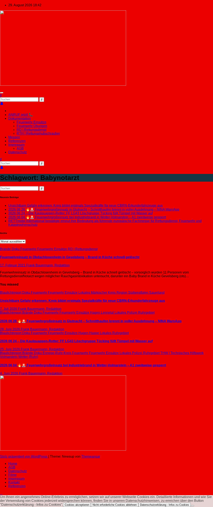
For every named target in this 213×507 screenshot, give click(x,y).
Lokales (84, 292)
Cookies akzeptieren (77, 504)
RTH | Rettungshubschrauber (38, 133)
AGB (20, 148)
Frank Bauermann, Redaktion (48, 265)
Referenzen (17, 141)
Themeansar (90, 456)
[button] (1, 95)
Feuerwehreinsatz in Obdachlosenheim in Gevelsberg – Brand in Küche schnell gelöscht (69, 257)
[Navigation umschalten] (1, 92)
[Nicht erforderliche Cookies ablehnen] (192, 505)
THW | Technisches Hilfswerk (182, 353)
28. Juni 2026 (10, 329)
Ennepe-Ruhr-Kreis (57, 353)
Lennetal (108, 312)
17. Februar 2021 (13, 265)
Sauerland (157, 292)
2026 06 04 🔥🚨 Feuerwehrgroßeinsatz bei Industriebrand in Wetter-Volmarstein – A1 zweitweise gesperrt (87, 217)
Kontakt (14, 482)
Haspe (94, 333)
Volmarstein (9, 356)
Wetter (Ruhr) (28, 356)
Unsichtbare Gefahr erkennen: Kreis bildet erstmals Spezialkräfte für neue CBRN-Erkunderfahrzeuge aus (85, 205)
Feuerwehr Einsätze (31, 122)
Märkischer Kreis (103, 292)
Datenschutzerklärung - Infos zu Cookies (164, 504)
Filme (12, 475)
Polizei (132, 312)
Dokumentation (19, 118)
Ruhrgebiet (146, 312)
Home (12, 463)
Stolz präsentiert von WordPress (24, 456)
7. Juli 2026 (9, 309)
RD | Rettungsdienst (31, 129)
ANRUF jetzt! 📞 (20, 114)
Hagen (95, 312)
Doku (16, 249)
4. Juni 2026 (9, 373)
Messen (14, 137)
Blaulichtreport (11, 292)
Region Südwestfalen (132, 292)
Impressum (16, 144)
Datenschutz (17, 152)
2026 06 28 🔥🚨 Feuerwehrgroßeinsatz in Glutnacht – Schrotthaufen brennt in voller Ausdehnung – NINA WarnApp (93, 209)
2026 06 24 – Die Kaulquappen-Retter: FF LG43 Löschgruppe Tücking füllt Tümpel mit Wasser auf (80, 213)
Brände (6, 249)
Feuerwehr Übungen (32, 126)
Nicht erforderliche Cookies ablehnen (115, 504)
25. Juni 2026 (10, 349)
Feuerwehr (28, 249)
